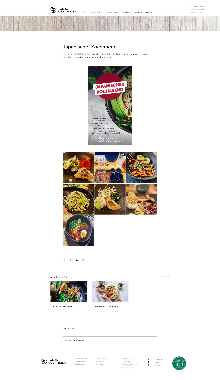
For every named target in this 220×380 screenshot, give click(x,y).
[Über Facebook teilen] (64, 260)
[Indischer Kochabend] (68, 291)
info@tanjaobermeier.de (130, 365)
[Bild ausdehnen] (78, 167)
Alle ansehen (165, 277)
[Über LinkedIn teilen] (76, 260)
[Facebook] (148, 362)
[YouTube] (198, 358)
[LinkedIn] (148, 365)
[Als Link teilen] (83, 260)
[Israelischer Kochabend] (110, 291)
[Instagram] (148, 359)
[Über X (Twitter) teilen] (70, 260)
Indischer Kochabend (63, 306)
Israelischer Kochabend (106, 306)
